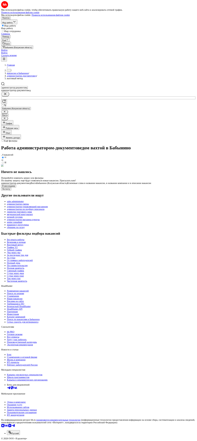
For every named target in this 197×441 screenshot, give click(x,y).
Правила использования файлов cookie (51, 15)
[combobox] (14, 87)
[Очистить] (5, 94)
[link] (6, 43)
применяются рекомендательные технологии (58, 420)
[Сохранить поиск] (4, 101)
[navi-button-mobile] (4, 59)
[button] (4, 50)
